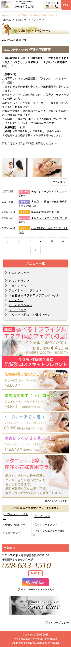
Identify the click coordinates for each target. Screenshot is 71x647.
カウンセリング (19, 280)
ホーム (7, 19)
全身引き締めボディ (16, 524)
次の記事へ (58, 182)
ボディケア (16, 300)
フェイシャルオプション (25, 290)
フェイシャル (17, 285)
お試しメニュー (19, 272)
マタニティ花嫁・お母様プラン (29, 314)
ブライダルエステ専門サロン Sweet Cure (36, 638)
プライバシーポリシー (55, 622)
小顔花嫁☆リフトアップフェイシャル (34, 295)
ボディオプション (20, 305)
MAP (34, 573)
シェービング (17, 310)
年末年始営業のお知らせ (45, 212)
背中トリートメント (46, 524)
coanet (55, 642)
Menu (66, 5)
